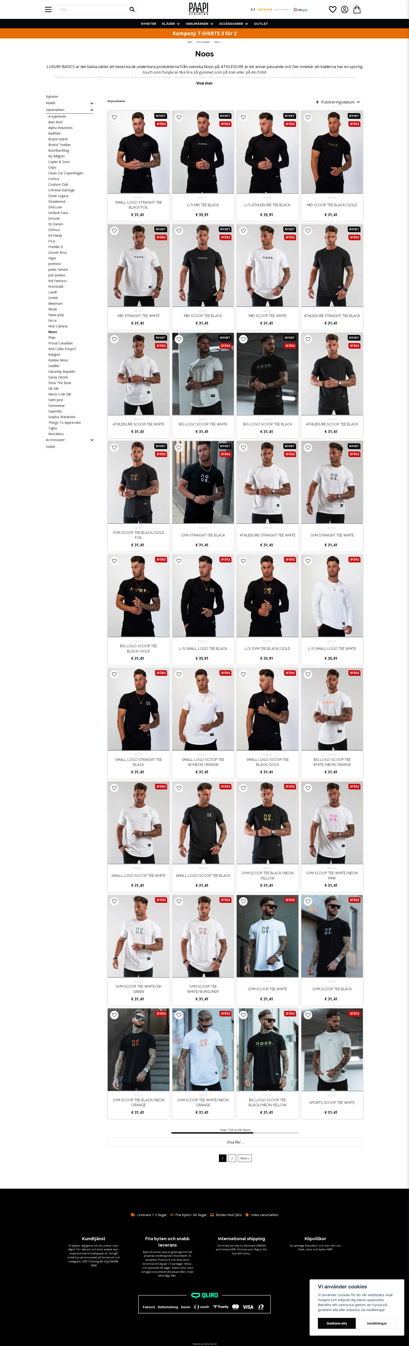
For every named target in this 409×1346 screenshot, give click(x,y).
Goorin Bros (57, 252)
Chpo (52, 167)
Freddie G (55, 246)
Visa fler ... (235, 1142)
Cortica (53, 178)
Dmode (54, 218)
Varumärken (197, 24)
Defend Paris (58, 212)
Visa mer (204, 83)
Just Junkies (57, 275)
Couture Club (58, 184)
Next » (244, 1158)
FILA (51, 241)
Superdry (55, 411)
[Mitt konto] (344, 9)
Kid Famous (57, 281)
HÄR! (330, 1249)
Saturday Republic (62, 371)
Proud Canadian (60, 343)
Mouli (52, 309)
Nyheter (148, 24)
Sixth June (55, 400)
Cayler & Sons (59, 161)
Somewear (56, 405)
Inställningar (377, 1323)
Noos (52, 332)
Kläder (168, 24)
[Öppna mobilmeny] (48, 9)
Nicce (52, 320)
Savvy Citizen (58, 377)
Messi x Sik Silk (59, 394)
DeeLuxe (55, 207)
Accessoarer (231, 24)
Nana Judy (56, 315)
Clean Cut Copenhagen (65, 173)
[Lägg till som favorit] (332, 9)
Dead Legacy (58, 195)
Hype (52, 258)
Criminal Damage (61, 190)
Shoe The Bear (59, 383)
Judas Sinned (58, 269)
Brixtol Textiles (59, 144)
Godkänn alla (337, 1323)
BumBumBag (58, 150)
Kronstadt (55, 286)
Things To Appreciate (64, 422)
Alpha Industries (60, 127)
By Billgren (56, 156)
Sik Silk (53, 388)
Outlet (261, 24)
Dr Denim (55, 224)
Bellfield (54, 133)
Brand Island (57, 139)
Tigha (52, 428)
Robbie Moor (58, 360)
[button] (132, 9)
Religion (54, 354)
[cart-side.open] (357, 9)
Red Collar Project (62, 349)
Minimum (55, 303)
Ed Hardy (55, 235)
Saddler (54, 366)
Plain (52, 337)
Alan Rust (55, 122)
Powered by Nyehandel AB (205, 1343)
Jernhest (54, 263)
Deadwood (56, 201)
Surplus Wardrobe (62, 417)
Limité (53, 298)
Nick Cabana (57, 326)
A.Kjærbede (57, 116)
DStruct (54, 229)
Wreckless (56, 434)
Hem (189, 41)
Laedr (52, 292)
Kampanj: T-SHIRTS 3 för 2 (205, 33)
